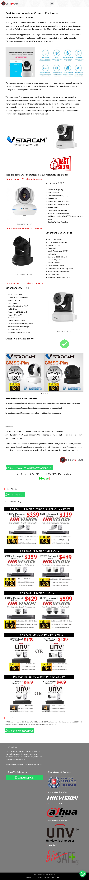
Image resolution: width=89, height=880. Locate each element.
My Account (39, 875)
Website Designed (12, 764)
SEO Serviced (26, 764)
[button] (52, 3)
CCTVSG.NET (58, 877)
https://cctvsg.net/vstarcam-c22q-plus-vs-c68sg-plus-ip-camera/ (33, 413)
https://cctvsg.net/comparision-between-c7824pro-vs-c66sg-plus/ (34, 408)
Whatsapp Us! (16, 494)
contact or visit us (19, 443)
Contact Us (50, 875)
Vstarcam (16, 435)
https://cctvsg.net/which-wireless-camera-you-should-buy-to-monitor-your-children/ (43, 403)
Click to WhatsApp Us (20, 730)
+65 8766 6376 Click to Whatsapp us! (30, 467)
